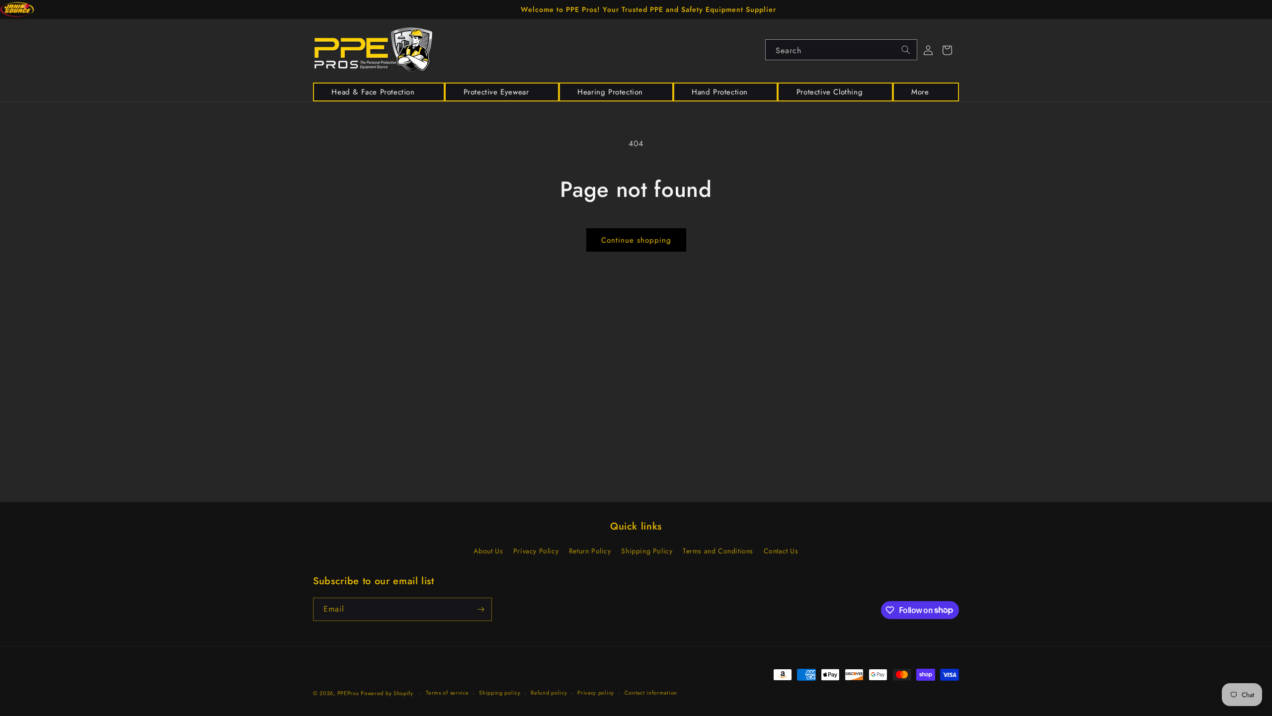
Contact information (651, 693)
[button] (379, 92)
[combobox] (841, 50)
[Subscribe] (480, 609)
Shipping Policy (646, 551)
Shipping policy (500, 693)
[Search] (906, 50)
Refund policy (549, 693)
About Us (488, 551)
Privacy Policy (535, 551)
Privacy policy (595, 693)
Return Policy (590, 551)
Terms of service (447, 693)
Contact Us (781, 551)
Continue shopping (636, 240)
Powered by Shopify (387, 693)
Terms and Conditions (718, 551)
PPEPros (348, 693)
